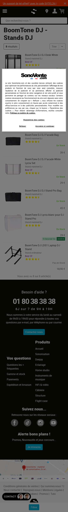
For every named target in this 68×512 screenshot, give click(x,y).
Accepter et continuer (44, 126)
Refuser (22, 126)
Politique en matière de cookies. (23, 113)
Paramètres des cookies (34, 120)
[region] (34, 100)
